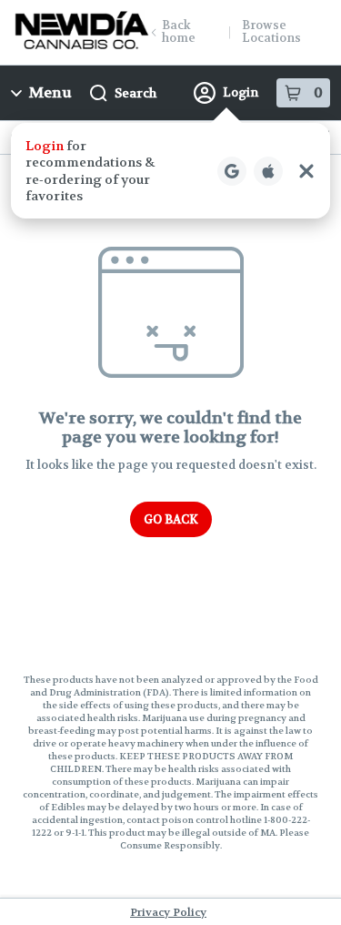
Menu (50, 92)
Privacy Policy (168, 912)
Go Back (171, 519)
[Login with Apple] (268, 171)
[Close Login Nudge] (306, 171)
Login (240, 92)
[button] (170, 171)
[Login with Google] (231, 171)
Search (135, 93)
